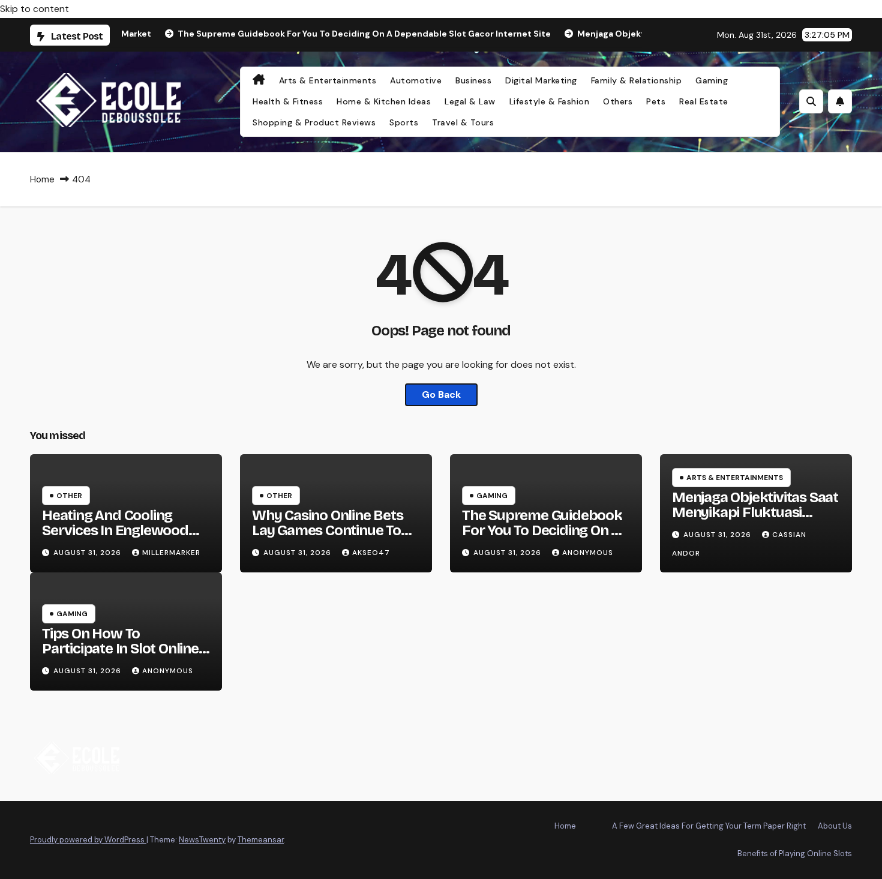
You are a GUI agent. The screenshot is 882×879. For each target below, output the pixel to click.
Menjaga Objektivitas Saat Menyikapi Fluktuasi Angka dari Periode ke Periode (755, 520)
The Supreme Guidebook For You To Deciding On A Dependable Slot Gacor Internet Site (542, 538)
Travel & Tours (463, 122)
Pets (655, 101)
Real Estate (703, 101)
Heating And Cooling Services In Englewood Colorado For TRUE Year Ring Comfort (119, 538)
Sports (403, 122)
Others (617, 101)
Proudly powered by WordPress (88, 840)
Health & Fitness (288, 101)
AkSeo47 (371, 552)
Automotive (416, 80)
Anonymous (587, 552)
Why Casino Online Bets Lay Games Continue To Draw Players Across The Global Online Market (332, 538)
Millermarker (171, 552)
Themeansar (261, 840)
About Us (835, 826)
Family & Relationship (636, 80)
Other (69, 495)
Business (473, 80)
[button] (811, 101)
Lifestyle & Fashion (549, 101)
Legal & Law (470, 101)
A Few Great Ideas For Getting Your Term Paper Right (709, 826)
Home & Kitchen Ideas (384, 101)
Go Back (441, 394)
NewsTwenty (202, 840)
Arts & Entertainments (328, 80)
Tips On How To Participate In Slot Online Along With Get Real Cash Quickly (122, 656)
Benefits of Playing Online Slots (794, 853)
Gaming (711, 80)
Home (42, 179)
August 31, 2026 (88, 552)
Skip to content (34, 8)
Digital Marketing (541, 80)
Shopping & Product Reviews (314, 122)
